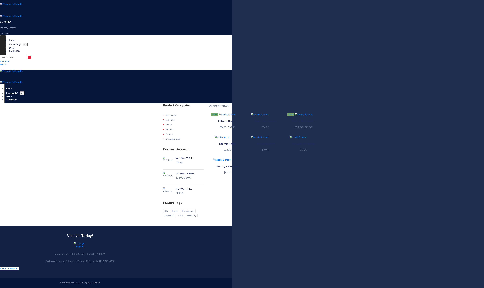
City (166, 211)
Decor (169, 124)
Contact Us (14, 51)
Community (14, 44)
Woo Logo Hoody (266, 143)
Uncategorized (173, 139)
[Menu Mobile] (3, 45)
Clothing (170, 119)
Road (180, 216)
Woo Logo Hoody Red (227, 166)
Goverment (169, 216)
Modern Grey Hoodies (265, 121)
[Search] (29, 57)
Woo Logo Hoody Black (303, 143)
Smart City (191, 216)
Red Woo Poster (227, 143)
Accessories (171, 115)
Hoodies (170, 129)
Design (175, 211)
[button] (5, 22)
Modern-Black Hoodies (303, 121)
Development (188, 211)
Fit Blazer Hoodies (227, 121)
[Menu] (25, 44)
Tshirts (169, 134)
